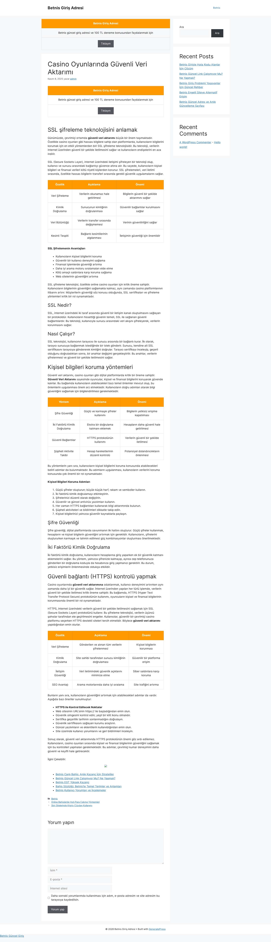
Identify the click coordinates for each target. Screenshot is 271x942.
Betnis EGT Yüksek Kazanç (72, 782)
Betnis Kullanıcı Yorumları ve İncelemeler (81, 790)
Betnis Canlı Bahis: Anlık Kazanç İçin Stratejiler (85, 774)
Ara (181, 27)
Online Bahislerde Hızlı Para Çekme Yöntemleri (75, 802)
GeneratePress (157, 929)
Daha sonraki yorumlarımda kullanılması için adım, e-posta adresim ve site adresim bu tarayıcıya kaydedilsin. (105, 897)
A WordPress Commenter (195, 142)
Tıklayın (106, 43)
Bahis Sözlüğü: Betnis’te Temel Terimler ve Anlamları (89, 786)
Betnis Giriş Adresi (65, 7)
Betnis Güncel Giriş (12, 935)
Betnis (216, 7)
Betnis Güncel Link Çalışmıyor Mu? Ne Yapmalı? (85, 778)
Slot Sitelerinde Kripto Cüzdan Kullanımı (71, 805)
